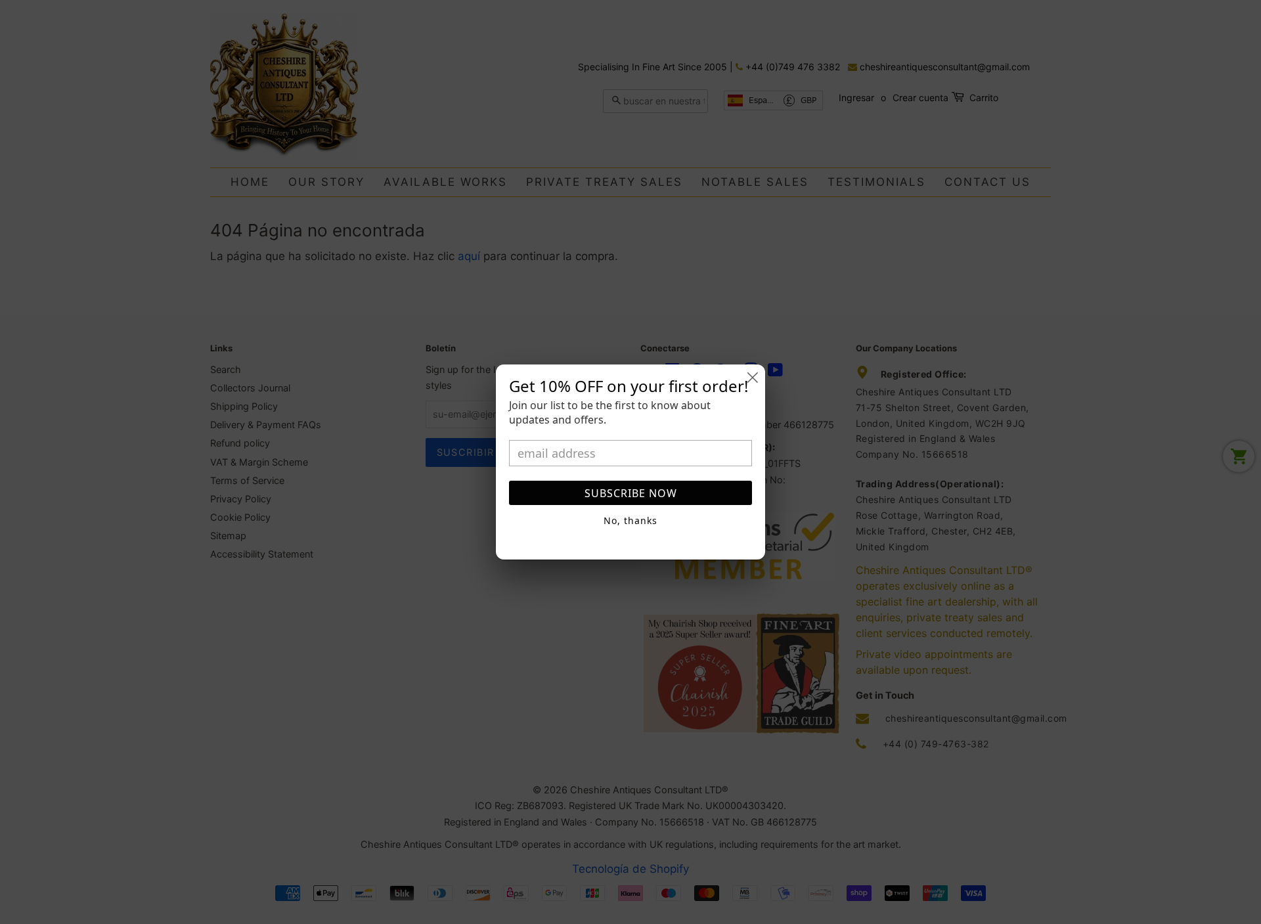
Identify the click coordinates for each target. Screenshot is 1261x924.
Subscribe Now (631, 493)
